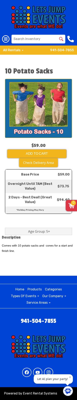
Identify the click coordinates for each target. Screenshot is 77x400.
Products (35, 289)
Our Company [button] (53, 296)
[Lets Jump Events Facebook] (26, 372)
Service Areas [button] (37, 302)
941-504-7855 (62, 50)
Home (19, 289)
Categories (53, 289)
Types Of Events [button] (24, 296)
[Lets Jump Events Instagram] (48, 372)
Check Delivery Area (38, 162)
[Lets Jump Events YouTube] (37, 372)
